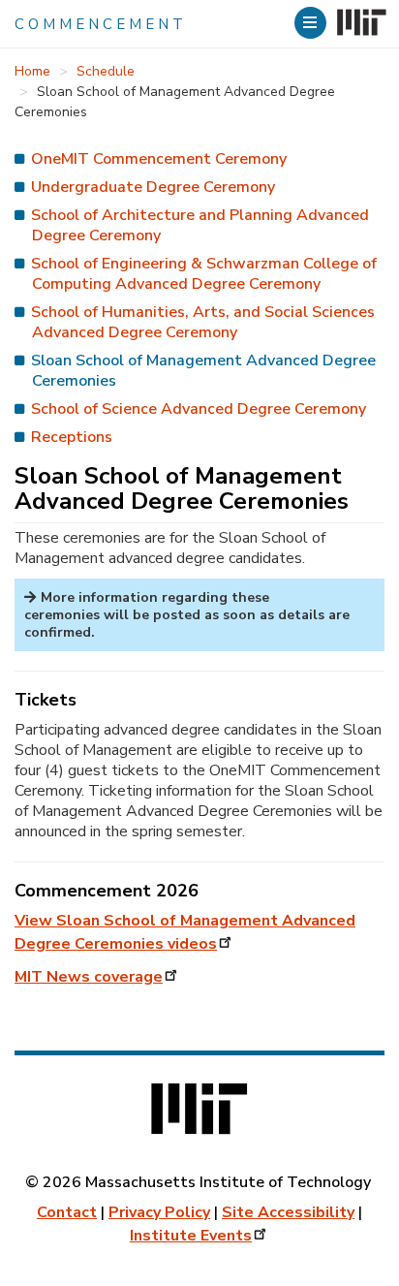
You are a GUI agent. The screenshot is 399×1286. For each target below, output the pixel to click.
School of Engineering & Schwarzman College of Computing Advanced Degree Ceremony (204, 274)
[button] (312, 23)
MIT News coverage (89, 977)
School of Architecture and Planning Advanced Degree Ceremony (200, 225)
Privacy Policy (159, 1212)
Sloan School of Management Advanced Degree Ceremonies (203, 371)
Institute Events (191, 1235)
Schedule (106, 71)
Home (32, 71)
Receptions (71, 437)
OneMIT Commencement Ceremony (159, 159)
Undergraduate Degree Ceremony (153, 187)
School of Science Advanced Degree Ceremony (198, 409)
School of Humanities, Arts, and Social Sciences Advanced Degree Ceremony (203, 322)
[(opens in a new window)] (359, 23)
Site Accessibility (288, 1212)
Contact (67, 1212)
